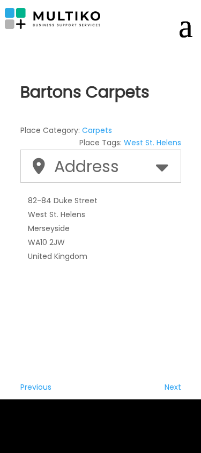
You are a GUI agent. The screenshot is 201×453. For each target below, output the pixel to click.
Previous (35, 387)
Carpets (97, 130)
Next (173, 387)
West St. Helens (152, 142)
